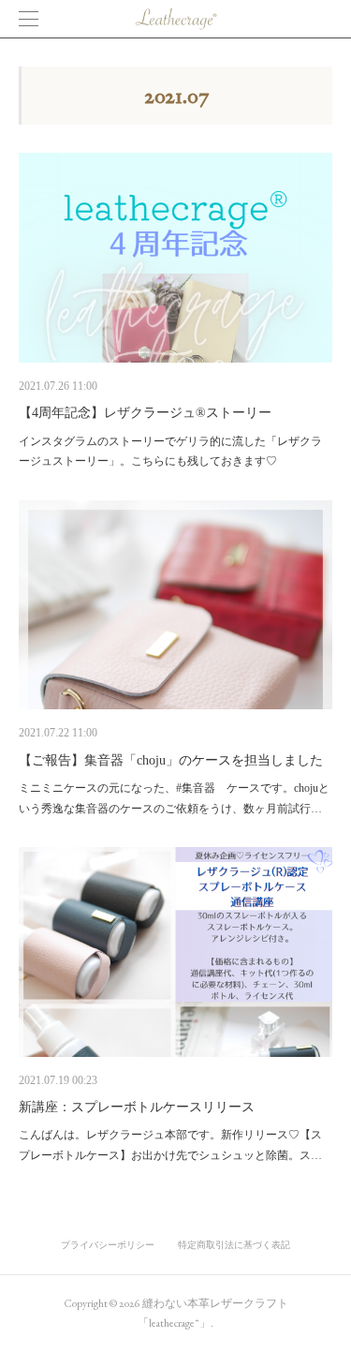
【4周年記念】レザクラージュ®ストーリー (145, 413)
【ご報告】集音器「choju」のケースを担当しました (171, 760)
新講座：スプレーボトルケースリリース (137, 1107)
